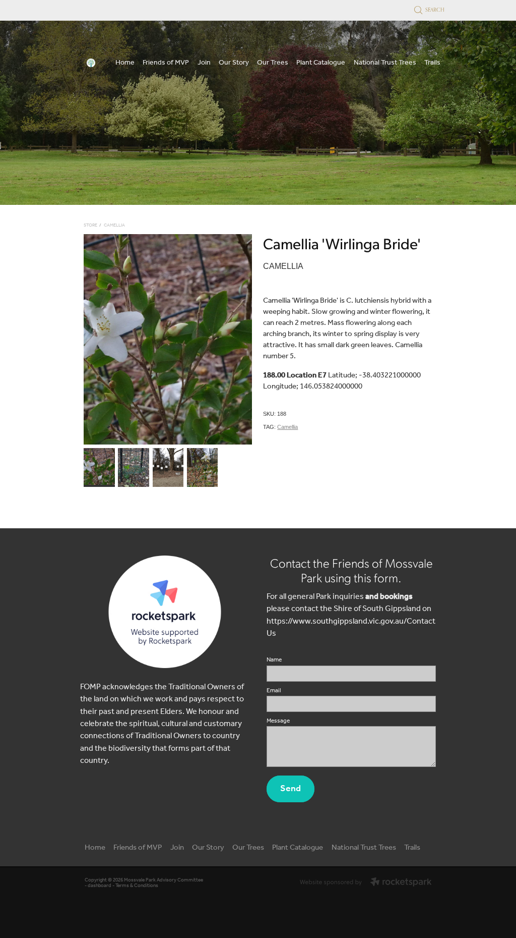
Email (274, 691)
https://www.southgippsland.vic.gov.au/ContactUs (351, 627)
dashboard (99, 886)
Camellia (114, 225)
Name (274, 660)
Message (278, 721)
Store (90, 225)
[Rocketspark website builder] (365, 883)
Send (290, 788)
